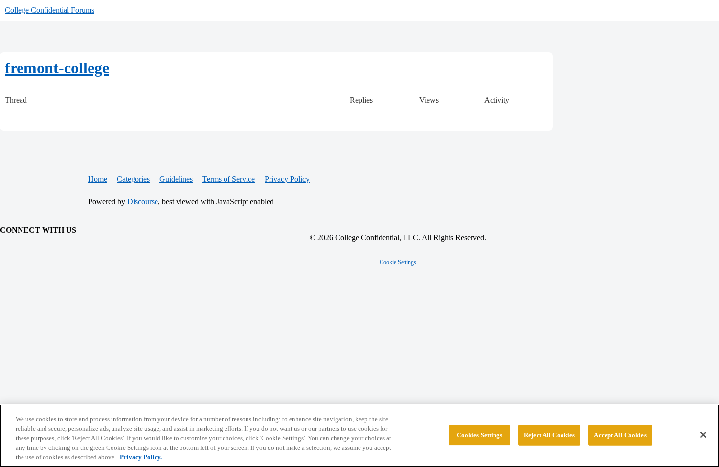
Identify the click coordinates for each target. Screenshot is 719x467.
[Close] (703, 435)
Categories (133, 179)
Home (97, 179)
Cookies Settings (480, 435)
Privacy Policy (287, 179)
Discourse (142, 201)
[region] (359, 435)
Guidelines (176, 179)
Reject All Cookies (549, 435)
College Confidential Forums (49, 10)
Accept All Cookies (620, 435)
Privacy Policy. (141, 457)
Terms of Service (228, 179)
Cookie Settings (398, 262)
